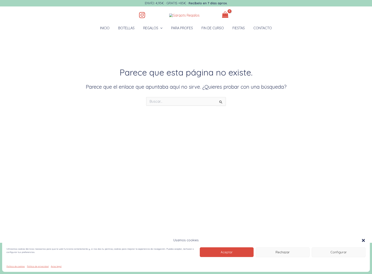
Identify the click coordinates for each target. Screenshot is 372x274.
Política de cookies (15, 266)
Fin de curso (213, 28)
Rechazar (283, 252)
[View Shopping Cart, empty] (218, 15)
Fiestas (238, 28)
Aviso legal (56, 266)
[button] (363, 240)
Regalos (150, 28)
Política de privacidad (38, 266)
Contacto (262, 28)
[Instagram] (142, 15)
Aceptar (227, 252)
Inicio (105, 28)
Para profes (182, 28)
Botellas (126, 28)
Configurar (338, 252)
